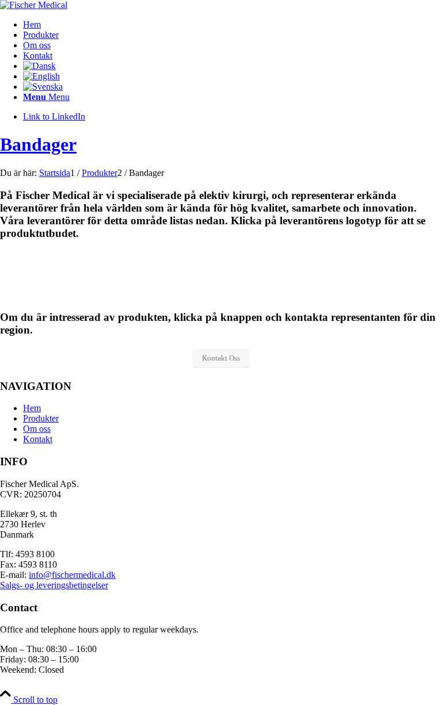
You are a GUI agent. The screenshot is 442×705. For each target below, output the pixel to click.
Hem (32, 408)
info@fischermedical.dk (72, 575)
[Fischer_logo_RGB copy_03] (33, 5)
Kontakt (37, 439)
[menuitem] (232, 25)
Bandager (38, 144)
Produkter (41, 418)
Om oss (37, 429)
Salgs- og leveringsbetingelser (54, 585)
